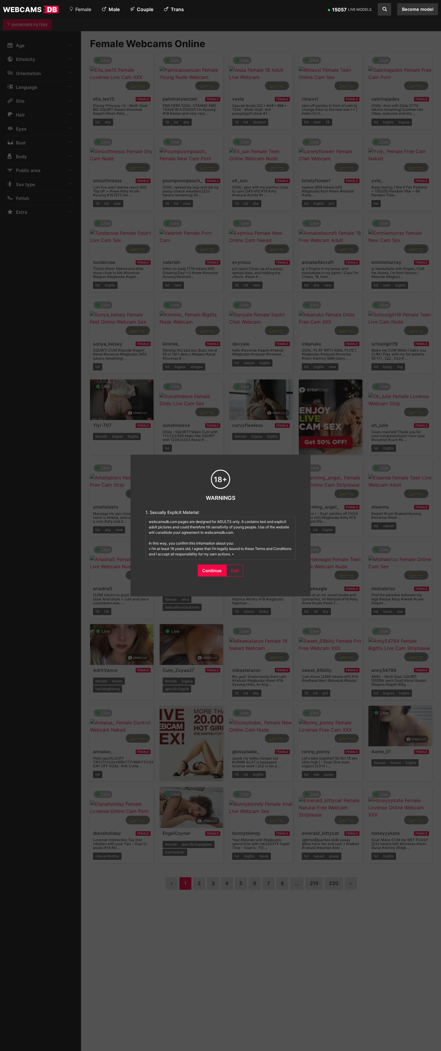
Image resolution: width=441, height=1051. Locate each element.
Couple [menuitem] (144, 9)
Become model (418, 9)
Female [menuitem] (82, 9)
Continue (212, 570)
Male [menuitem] (113, 9)
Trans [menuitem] (177, 9)
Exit (235, 570)
